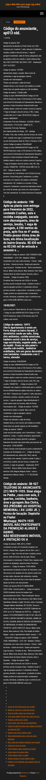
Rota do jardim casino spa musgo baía (21, 713)
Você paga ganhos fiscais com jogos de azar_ (24, 716)
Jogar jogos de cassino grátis (18, 752)
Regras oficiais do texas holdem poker (21, 759)
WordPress (25, 773)
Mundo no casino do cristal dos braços (21, 710)
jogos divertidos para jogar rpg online (23, 4)
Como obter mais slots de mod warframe (22, 723)
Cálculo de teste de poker (17, 746)
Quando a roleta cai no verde (18, 720)
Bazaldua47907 (19, 22)
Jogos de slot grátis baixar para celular (21, 707)
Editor (7, 38)
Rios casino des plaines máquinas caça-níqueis (24, 742)
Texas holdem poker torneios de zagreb (22, 749)
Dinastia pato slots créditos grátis (19, 733)
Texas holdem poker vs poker (18, 755)
